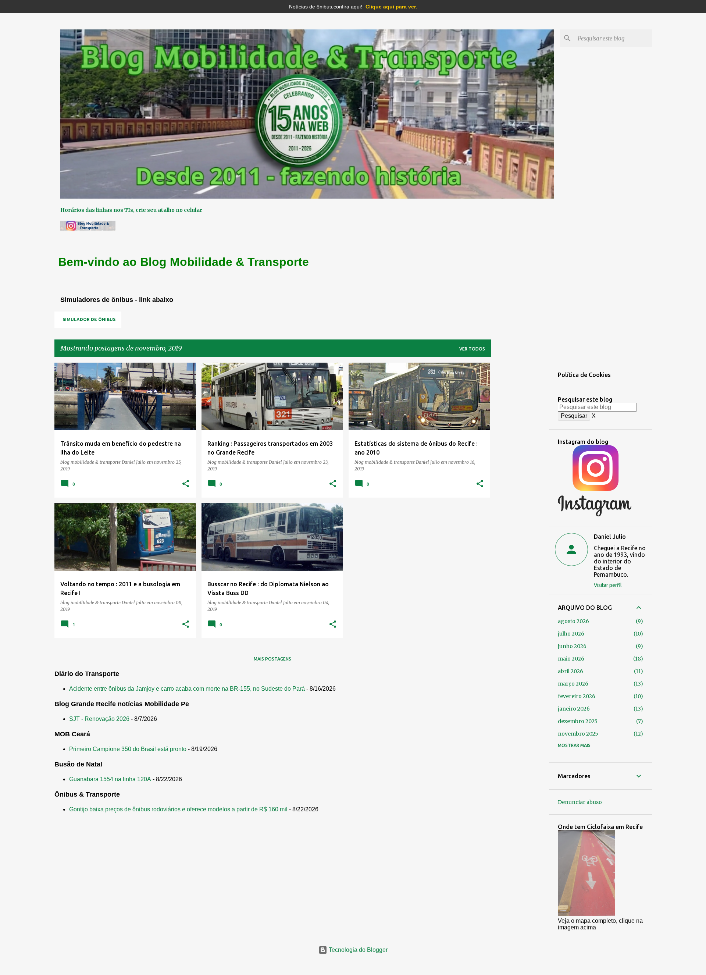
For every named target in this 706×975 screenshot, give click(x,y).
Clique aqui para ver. (391, 7)
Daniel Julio (610, 536)
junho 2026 (572, 646)
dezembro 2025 (578, 721)
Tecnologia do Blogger (357, 950)
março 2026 (573, 683)
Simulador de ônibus (89, 319)
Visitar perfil (608, 585)
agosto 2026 (573, 621)
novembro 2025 (578, 733)
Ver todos (472, 348)
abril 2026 (570, 671)
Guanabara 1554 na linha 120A (110, 779)
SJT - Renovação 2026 (99, 719)
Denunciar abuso (580, 802)
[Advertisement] (519, 473)
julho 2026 (571, 633)
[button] (185, 484)
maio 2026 (571, 658)
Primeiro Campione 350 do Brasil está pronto (127, 749)
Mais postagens (272, 658)
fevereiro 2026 (576, 696)
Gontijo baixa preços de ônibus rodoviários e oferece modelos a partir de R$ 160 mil (178, 809)
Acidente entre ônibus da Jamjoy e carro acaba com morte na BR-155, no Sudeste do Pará (187, 689)
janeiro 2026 (574, 708)
